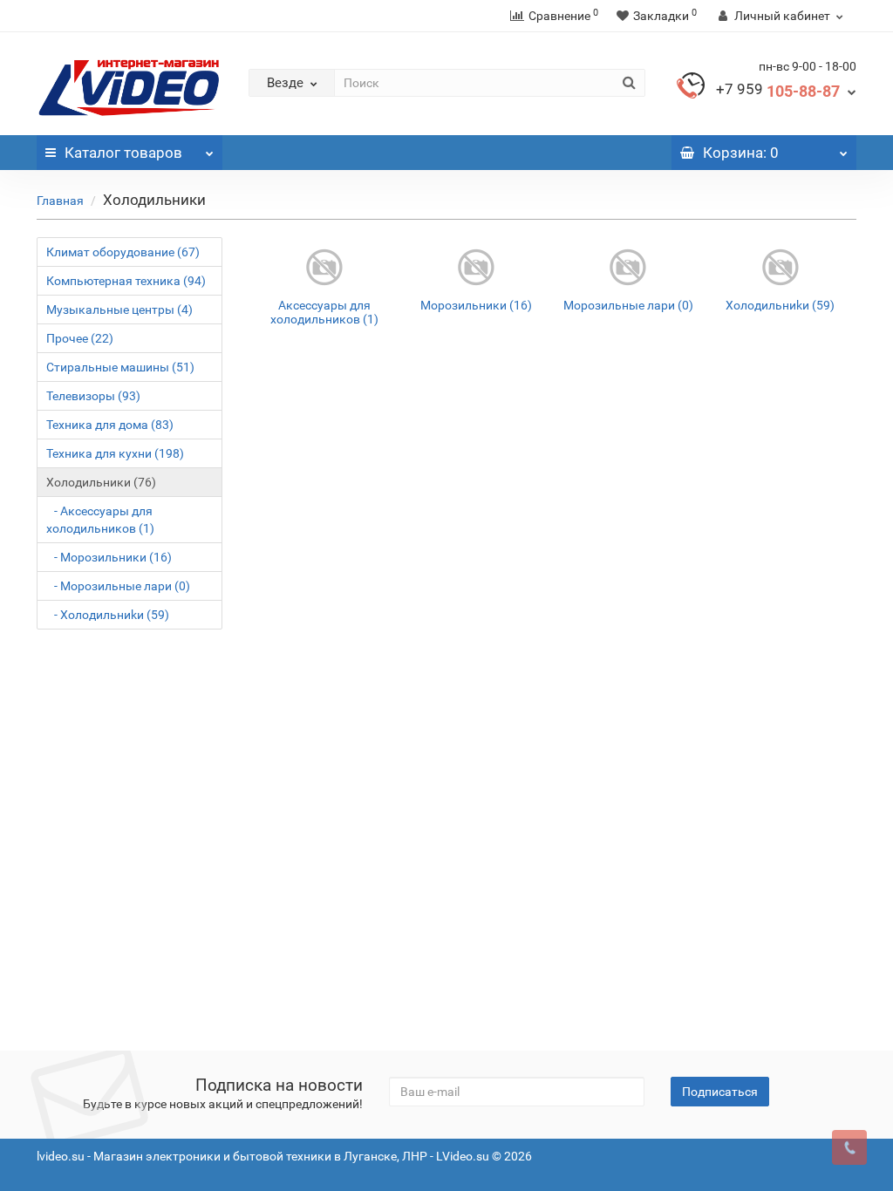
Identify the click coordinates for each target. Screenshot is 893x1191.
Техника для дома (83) (110, 425)
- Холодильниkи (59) (107, 615)
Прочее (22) (79, 338)
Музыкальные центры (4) (119, 309)
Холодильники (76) (101, 482)
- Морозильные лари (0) (118, 586)
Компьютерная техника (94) (126, 281)
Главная (60, 201)
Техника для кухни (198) (115, 453)
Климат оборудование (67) (123, 252)
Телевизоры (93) (93, 396)
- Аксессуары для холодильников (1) (100, 519)
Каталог (123, 152)
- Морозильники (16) (109, 557)
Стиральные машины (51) (120, 367)
